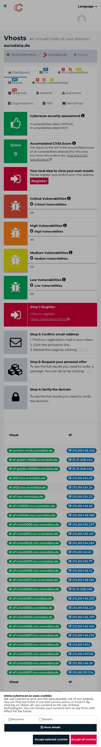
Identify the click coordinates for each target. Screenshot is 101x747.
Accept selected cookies (51, 739)
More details (51, 727)
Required (17, 719)
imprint (80, 702)
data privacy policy (57, 702)
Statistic (47, 719)
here (68, 708)
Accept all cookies (83, 739)
